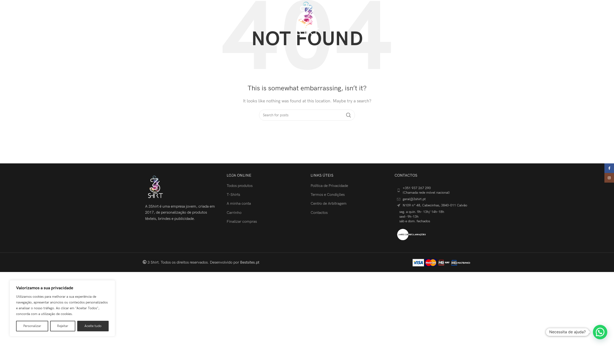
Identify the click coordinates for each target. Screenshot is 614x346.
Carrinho (234, 212)
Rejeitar (62, 326)
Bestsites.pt (249, 262)
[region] (62, 308)
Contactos (319, 212)
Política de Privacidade (329, 186)
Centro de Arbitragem (329, 203)
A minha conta (239, 203)
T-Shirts (233, 194)
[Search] (553, 19)
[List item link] (433, 190)
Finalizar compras (242, 221)
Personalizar (32, 326)
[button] (600, 332)
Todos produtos (240, 186)
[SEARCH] (348, 115)
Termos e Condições (328, 194)
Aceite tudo (92, 326)
